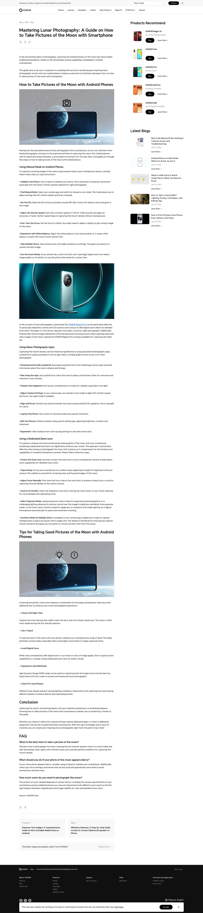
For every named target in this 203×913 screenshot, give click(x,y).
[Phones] (65, 10)
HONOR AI (130, 10)
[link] (21, 900)
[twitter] (21, 42)
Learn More (162, 40)
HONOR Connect (158, 881)
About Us (22, 881)
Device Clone (157, 884)
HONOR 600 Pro (153, 85)
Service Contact (91, 881)
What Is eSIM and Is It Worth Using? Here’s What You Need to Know (166, 178)
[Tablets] (97, 10)
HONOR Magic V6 (154, 31)
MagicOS (118, 10)
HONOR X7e (151, 67)
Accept (166, 907)
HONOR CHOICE (58, 892)
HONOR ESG (23, 886)
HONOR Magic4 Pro (77, 324)
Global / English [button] (139, 3)
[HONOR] (24, 869)
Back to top (178, 869)
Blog (20, 884)
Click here (118, 907)
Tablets (93, 10)
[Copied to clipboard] (29, 42)
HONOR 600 (151, 103)
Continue (174, 3)
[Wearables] (87, 10)
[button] (150, 40)
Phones (61, 10)
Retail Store (123, 881)
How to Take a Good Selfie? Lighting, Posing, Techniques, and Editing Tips (166, 198)
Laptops (71, 10)
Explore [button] (142, 10)
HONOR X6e (151, 49)
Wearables (82, 10)
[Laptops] (75, 10)
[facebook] (25, 42)
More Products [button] (105, 10)
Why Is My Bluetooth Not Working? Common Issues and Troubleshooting (167, 141)
